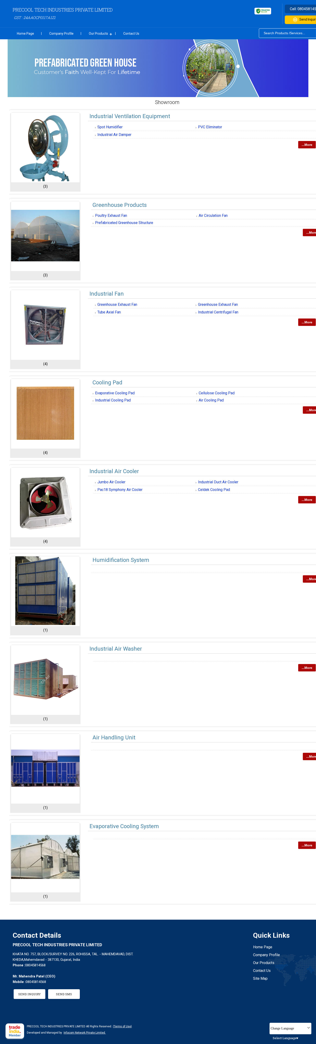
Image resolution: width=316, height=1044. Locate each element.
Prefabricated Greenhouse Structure (124, 222)
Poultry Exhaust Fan (111, 215)
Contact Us (131, 33)
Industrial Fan (107, 294)
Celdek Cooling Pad (214, 489)
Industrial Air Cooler (114, 471)
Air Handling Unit (114, 737)
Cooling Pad (107, 382)
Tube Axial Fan (109, 312)
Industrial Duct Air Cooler (218, 482)
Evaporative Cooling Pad (115, 393)
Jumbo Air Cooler (111, 482)
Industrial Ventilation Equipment (130, 116)
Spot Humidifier (110, 127)
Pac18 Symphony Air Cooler (120, 489)
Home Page (25, 33)
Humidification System (121, 560)
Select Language (285, 1038)
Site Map (260, 978)
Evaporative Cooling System (124, 826)
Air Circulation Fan (213, 215)
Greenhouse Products (120, 205)
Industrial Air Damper (114, 134)
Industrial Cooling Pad (113, 400)
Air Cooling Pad (211, 400)
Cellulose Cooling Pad (217, 393)
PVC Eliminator (210, 127)
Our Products (98, 33)
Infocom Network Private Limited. (85, 1032)
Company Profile (61, 33)
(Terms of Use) (122, 1026)
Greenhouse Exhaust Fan (117, 304)
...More (307, 145)
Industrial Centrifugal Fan (218, 312)
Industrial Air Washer (116, 649)
